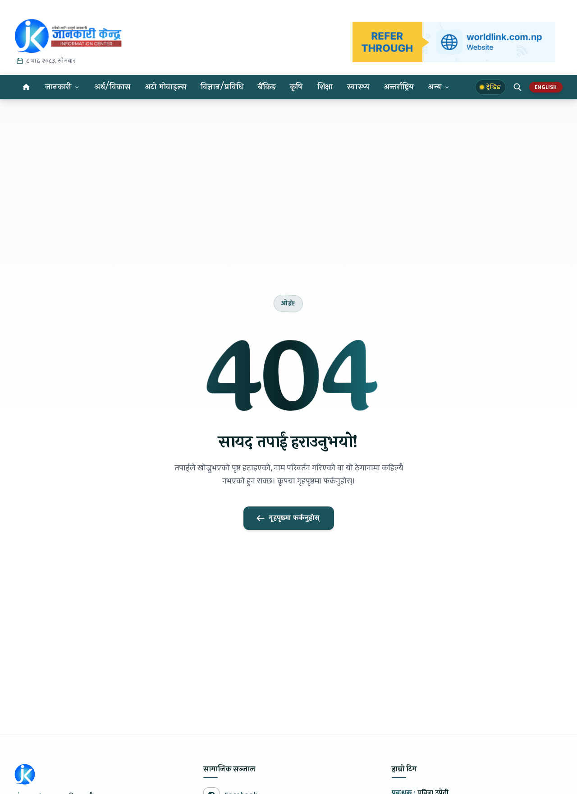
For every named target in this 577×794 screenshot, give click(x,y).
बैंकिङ (266, 87)
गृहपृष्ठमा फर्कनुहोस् (294, 518)
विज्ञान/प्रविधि (222, 87)
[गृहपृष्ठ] (26, 87)
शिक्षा (325, 87)
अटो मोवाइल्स (165, 87)
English (546, 87)
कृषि (296, 87)
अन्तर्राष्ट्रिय (399, 87)
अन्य (434, 87)
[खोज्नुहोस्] (517, 87)
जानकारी (58, 87)
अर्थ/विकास (112, 87)
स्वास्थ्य (358, 87)
